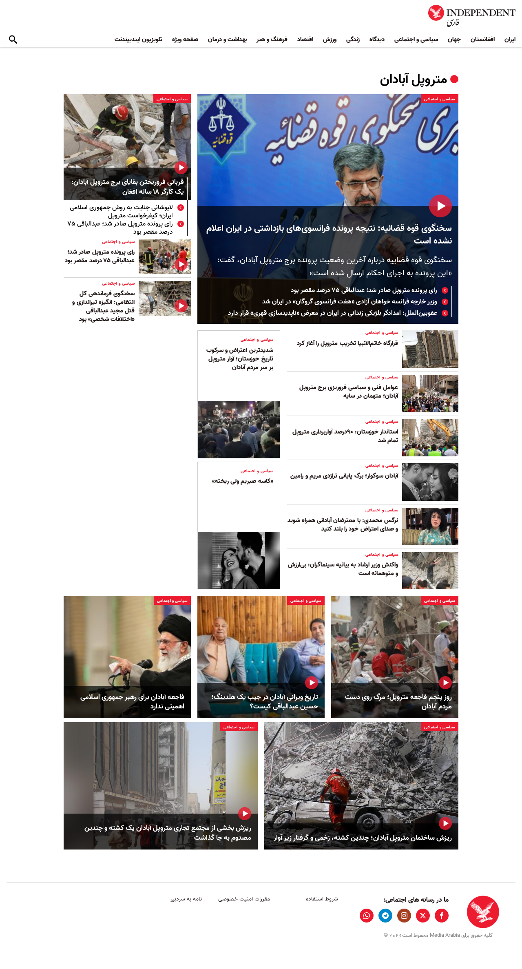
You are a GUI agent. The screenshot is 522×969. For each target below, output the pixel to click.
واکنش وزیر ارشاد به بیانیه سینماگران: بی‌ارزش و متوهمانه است (343, 569)
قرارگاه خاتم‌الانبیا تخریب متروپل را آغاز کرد (347, 343)
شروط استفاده (322, 899)
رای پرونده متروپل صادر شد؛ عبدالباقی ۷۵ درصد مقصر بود (364, 290)
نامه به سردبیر (186, 899)
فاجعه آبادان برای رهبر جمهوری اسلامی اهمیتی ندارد (132, 702)
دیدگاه (377, 39)
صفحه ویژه (185, 39)
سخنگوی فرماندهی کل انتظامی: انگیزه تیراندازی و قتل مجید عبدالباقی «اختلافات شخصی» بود (103, 306)
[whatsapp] (367, 916)
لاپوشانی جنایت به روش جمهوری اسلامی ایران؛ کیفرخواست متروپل (121, 212)
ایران (509, 39)
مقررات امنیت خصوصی (244, 899)
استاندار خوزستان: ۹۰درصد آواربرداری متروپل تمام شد (345, 436)
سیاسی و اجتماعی (416, 39)
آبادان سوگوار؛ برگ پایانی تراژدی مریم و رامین (344, 476)
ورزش (329, 39)
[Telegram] (385, 916)
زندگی (353, 39)
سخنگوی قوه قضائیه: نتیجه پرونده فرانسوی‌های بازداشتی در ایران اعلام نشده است (329, 235)
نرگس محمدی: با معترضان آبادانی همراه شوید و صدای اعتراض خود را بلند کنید (343, 524)
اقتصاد (305, 39)
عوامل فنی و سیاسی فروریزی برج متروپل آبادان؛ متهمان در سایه (348, 392)
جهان (454, 39)
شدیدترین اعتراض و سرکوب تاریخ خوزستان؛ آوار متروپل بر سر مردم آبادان (239, 358)
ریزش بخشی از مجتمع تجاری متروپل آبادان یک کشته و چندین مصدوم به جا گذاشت (167, 833)
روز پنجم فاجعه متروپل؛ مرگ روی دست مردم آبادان (398, 702)
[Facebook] (442, 916)
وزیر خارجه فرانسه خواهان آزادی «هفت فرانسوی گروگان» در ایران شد (349, 302)
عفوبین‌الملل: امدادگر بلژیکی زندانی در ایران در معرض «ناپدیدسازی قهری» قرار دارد (332, 313)
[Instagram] (404, 916)
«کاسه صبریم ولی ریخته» (242, 481)
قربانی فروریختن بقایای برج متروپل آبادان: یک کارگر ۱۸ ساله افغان (127, 187)
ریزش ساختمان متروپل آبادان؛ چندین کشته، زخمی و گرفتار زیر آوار (363, 838)
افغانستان (483, 39)
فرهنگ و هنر (272, 39)
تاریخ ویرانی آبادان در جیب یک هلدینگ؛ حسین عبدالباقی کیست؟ (264, 702)
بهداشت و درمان (227, 39)
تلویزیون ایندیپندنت (138, 39)
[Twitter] (423, 916)
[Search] (13, 40)
